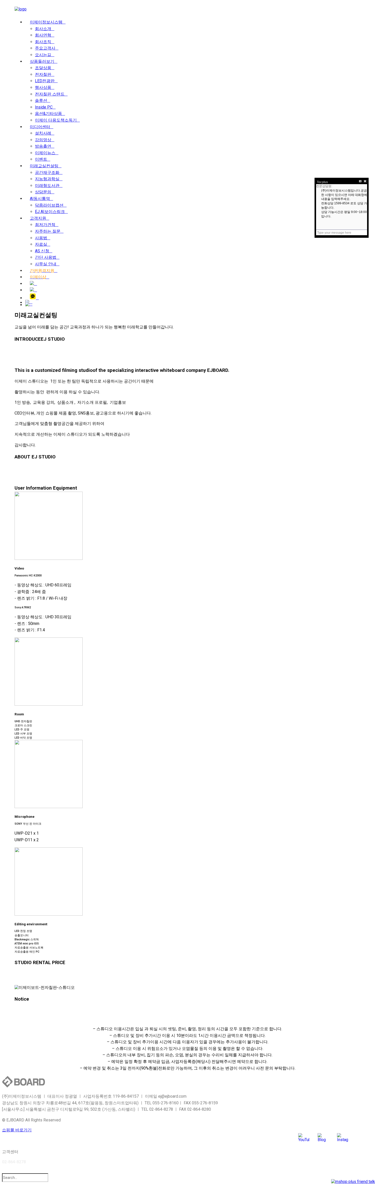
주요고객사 (45, 48)
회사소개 (43, 28)
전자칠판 (43, 74)
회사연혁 (43, 35)
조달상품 (43, 67)
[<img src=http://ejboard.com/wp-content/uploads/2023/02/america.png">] (29, 304)
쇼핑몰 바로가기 (17, 1130)
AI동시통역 (40, 198)
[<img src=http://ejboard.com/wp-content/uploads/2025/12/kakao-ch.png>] (34, 297)
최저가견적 (45, 224)
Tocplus (322, 182)
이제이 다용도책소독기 (56, 120)
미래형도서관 (47, 185)
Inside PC (44, 107)
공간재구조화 (47, 172)
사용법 (41, 237)
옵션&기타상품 (48, 113)
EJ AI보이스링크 (50, 211)
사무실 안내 (45, 264)
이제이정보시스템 (46, 22)
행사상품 (43, 87)
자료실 (41, 244)
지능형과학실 (47, 178)
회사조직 (43, 41)
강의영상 (43, 139)
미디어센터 (40, 126)
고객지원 (38, 218)
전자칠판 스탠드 (50, 94)
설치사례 (43, 133)
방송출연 (43, 146)
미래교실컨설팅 (44, 165)
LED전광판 (45, 80)
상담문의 (43, 192)
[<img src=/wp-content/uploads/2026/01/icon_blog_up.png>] (33, 283)
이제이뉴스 (45, 152)
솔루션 (41, 100)
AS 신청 (42, 250)
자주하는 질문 (47, 231)
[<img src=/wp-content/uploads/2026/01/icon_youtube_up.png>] (33, 290)
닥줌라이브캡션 (49, 205)
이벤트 (41, 159)
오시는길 (43, 54)
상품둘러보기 (42, 61)
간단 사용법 (45, 257)
